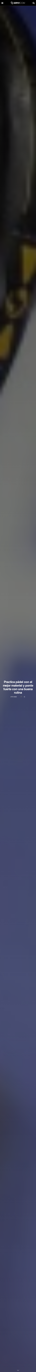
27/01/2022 (14, 697)
